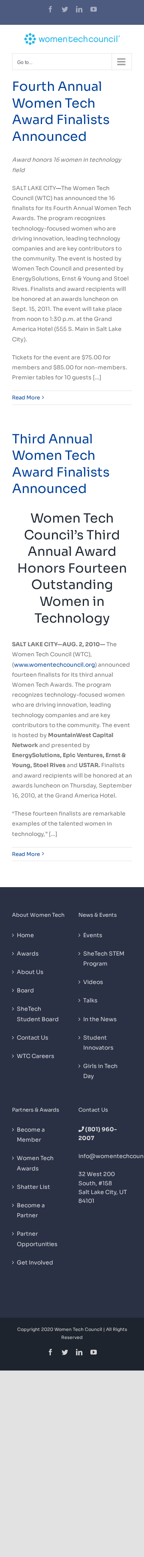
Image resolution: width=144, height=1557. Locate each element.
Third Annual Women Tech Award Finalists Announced (61, 464)
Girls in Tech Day (100, 1071)
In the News (100, 1019)
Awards (28, 953)
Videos (93, 982)
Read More (26, 397)
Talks (90, 1000)
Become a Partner (31, 1210)
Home (25, 935)
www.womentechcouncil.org (54, 664)
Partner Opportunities (37, 1238)
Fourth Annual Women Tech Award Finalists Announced (61, 111)
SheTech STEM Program (103, 958)
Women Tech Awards (35, 1163)
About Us (30, 972)
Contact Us (32, 1037)
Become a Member (31, 1134)
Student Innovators (98, 1042)
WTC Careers (35, 1056)
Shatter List (33, 1186)
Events (92, 935)
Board (25, 990)
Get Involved (35, 1262)
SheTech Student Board (38, 1013)
